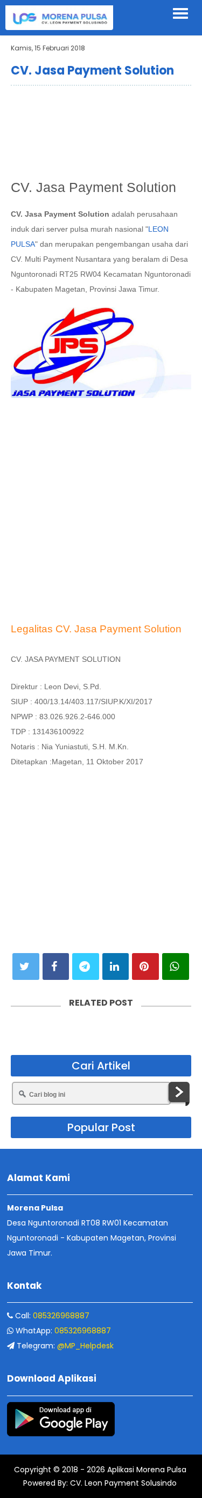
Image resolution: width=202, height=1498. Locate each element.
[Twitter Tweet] (26, 966)
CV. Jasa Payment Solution (92, 70)
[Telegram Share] (86, 966)
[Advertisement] (101, 129)
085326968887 (61, 1315)
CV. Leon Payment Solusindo (122, 1483)
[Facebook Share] (56, 966)
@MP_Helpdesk (85, 1345)
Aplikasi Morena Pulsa (145, 1469)
